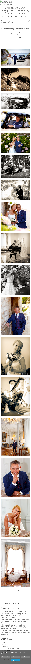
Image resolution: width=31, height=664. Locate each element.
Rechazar (26, 656)
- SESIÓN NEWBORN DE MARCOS (13, 611)
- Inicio (3, 642)
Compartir (15, 591)
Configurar (15, 656)
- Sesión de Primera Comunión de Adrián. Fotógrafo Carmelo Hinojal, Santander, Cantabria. (13, 626)
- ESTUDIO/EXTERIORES (10, 649)
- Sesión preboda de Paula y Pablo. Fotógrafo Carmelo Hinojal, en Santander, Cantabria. (13, 615)
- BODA (3, 644)
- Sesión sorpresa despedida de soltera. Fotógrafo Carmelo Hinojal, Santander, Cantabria (15, 621)
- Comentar (23, 17)
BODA (17, 17)
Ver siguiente (16, 603)
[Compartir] (28, 17)
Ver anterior (6, 603)
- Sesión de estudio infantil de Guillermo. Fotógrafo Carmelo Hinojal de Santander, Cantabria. (15, 632)
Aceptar (16, 660)
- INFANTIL (5, 646)
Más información (5, 656)
